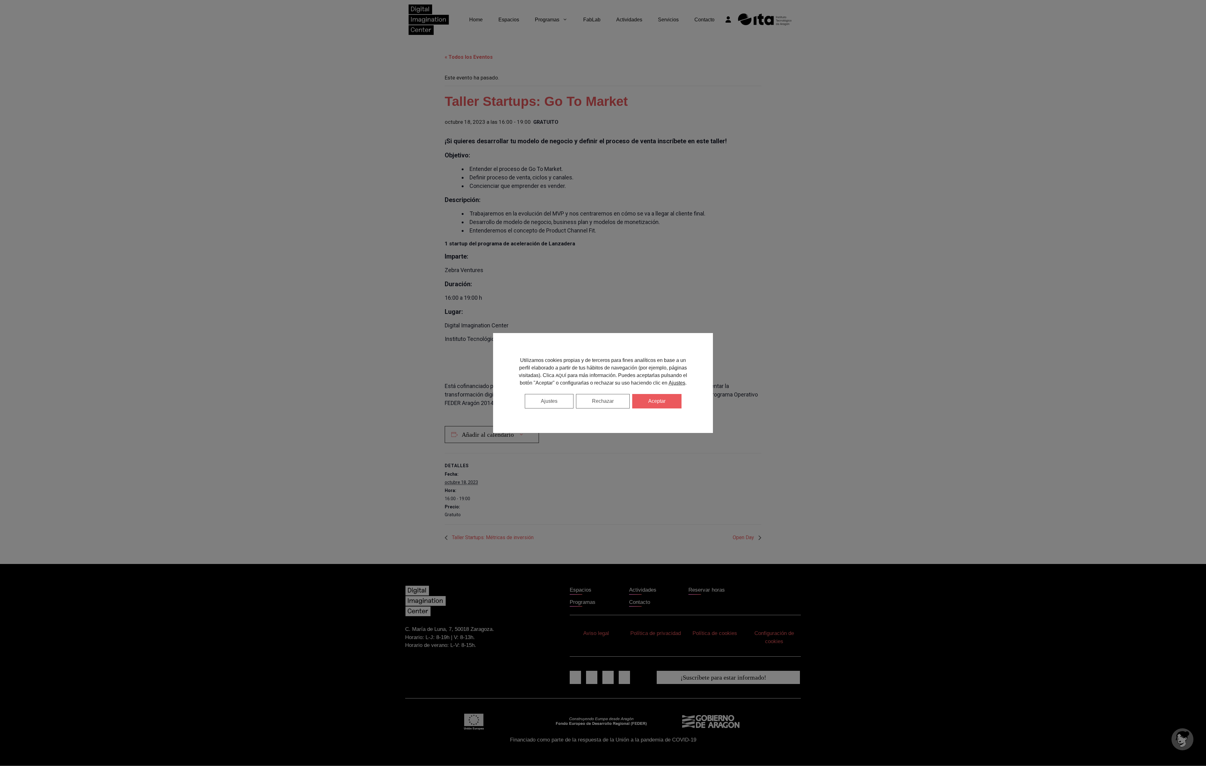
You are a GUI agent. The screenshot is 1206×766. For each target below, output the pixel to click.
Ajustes (677, 383)
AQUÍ (561, 375)
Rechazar (603, 401)
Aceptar (656, 401)
